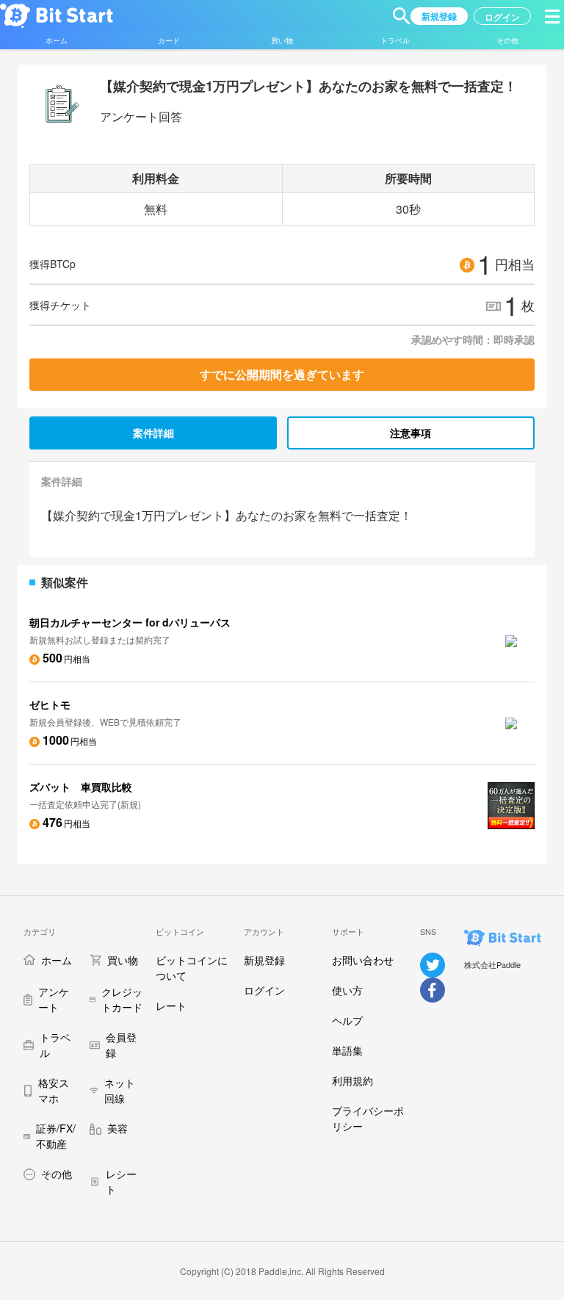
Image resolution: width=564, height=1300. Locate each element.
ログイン (264, 990)
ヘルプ (347, 1020)
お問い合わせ (363, 960)
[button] (402, 16)
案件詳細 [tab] (153, 432)
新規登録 (264, 960)
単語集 (347, 1050)
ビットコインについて (192, 968)
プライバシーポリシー (368, 1118)
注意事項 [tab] (410, 432)
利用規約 (352, 1080)
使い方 (347, 990)
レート (171, 1005)
